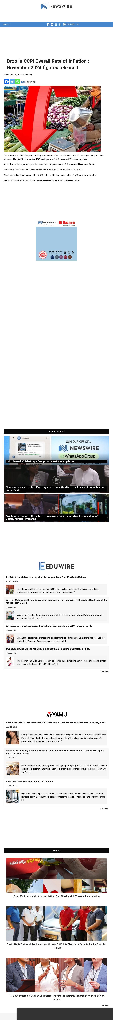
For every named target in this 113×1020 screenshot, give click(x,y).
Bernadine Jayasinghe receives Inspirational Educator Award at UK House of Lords (49, 626)
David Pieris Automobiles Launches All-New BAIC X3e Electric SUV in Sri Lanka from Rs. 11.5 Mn (56, 946)
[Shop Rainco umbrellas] (56, 240)
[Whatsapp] (17, 81)
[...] (74, 592)
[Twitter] (12, 81)
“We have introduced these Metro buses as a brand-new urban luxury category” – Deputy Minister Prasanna (53, 517)
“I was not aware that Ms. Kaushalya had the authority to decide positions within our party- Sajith (55, 488)
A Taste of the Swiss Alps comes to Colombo (29, 781)
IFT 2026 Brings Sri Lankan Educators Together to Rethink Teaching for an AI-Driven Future (56, 997)
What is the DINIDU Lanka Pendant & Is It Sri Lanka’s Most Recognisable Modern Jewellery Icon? (55, 722)
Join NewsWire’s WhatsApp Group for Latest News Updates (40, 461)
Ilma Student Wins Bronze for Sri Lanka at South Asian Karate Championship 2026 (48, 649)
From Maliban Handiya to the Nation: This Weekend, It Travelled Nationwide (56, 896)
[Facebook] (6, 81)
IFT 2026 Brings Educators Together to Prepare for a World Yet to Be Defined (46, 577)
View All (104, 671)
